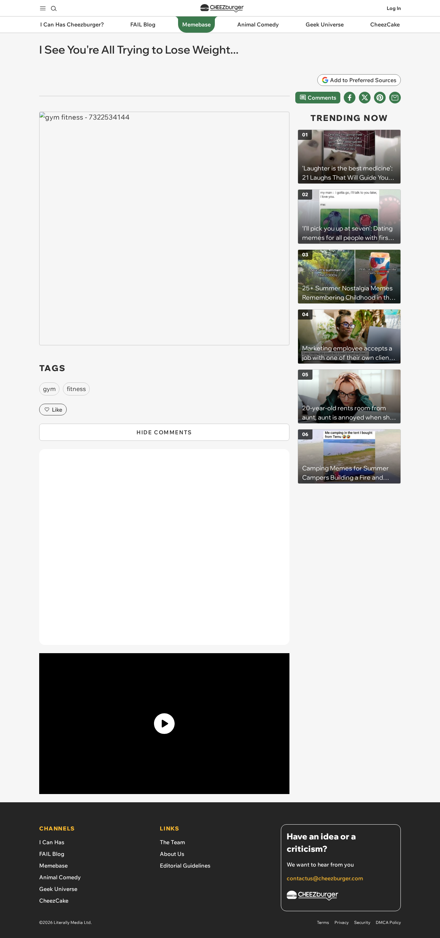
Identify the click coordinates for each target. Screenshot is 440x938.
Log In (394, 8)
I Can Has (51, 842)
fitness (76, 389)
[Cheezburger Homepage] (222, 8)
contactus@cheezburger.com (325, 878)
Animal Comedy (60, 877)
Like (57, 409)
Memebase (53, 865)
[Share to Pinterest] (380, 97)
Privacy (341, 922)
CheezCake (53, 900)
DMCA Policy (388, 922)
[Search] (53, 8)
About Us (172, 853)
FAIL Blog (51, 853)
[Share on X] (365, 97)
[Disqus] (164, 551)
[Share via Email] (395, 97)
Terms (323, 922)
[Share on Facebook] (349, 97)
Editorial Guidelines (185, 865)
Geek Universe (58, 888)
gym (49, 389)
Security (362, 922)
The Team (172, 842)
